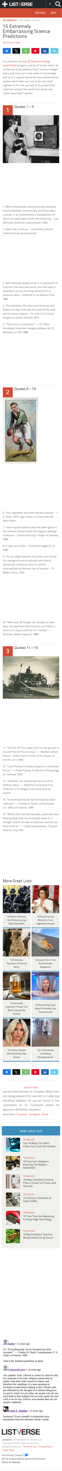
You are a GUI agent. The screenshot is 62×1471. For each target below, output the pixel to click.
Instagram (34, 1114)
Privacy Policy (45, 1447)
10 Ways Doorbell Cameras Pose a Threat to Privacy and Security (39, 1183)
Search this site (58, 4)
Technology (10, 20)
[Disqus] (31, 1379)
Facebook (21, 1114)
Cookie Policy (8, 1450)
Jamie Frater (13, 42)
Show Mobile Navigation (5, 4)
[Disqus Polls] (31, 1293)
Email (45, 1114)
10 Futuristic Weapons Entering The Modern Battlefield (36, 1164)
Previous (40, 13)
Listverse (6, 1440)
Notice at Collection (11, 1462)
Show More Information (50, 4)
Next (53, 13)
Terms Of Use (30, 1447)
